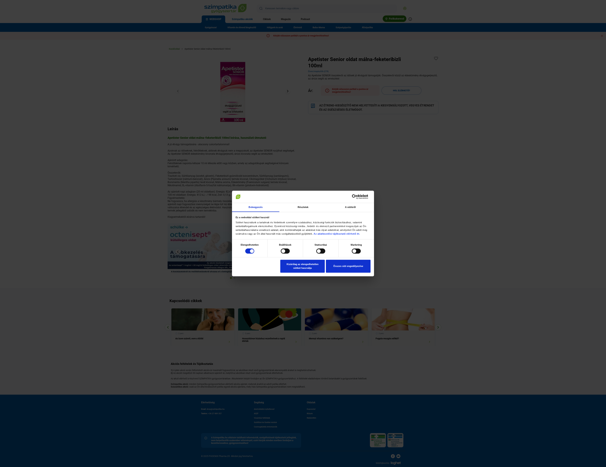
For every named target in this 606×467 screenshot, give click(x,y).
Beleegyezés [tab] (256, 207)
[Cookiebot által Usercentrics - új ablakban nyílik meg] (357, 196)
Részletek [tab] (303, 207)
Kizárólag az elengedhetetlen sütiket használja (302, 266)
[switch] (285, 251)
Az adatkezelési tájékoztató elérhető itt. (337, 233)
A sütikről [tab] (350, 207)
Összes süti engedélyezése (348, 266)
